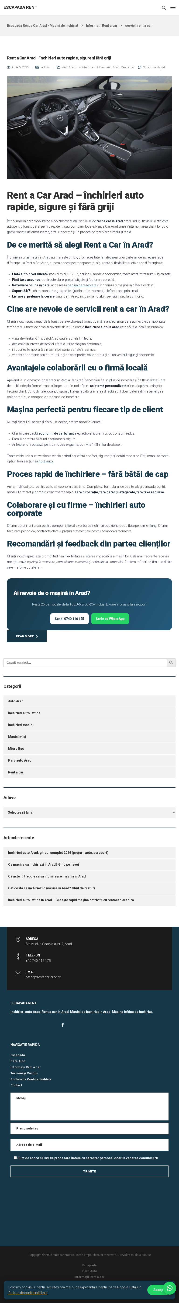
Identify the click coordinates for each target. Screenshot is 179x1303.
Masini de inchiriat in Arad (90, 1012)
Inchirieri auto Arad (25, 1012)
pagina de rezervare (82, 285)
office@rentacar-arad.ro (43, 977)
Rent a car (127, 67)
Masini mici (17, 737)
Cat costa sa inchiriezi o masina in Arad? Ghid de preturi (51, 888)
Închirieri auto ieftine (24, 713)
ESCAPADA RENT (20, 7)
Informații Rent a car (25, 1067)
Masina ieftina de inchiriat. (132, 1012)
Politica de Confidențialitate (31, 1079)
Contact (16, 1085)
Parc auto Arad (109, 67)
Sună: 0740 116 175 (69, 619)
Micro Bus (16, 748)
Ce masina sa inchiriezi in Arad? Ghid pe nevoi (43, 864)
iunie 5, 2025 (20, 67)
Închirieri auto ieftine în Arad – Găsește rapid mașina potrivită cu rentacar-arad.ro (71, 900)
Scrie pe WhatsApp (110, 619)
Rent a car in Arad (55, 1012)
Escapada (17, 1055)
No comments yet (154, 67)
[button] (169, 1288)
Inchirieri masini (87, 67)
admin (45, 67)
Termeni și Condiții (24, 1073)
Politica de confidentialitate (27, 1293)
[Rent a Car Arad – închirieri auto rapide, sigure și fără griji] (89, 129)
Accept (159, 1290)
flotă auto (46, 461)
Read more (25, 636)
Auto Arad (69, 67)
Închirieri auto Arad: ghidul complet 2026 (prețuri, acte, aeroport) (58, 852)
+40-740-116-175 (38, 961)
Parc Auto (17, 1061)
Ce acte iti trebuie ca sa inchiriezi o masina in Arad (47, 876)
